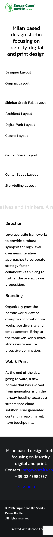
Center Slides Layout (21, 174)
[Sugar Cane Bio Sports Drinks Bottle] (20, 7)
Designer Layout (18, 72)
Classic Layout (16, 135)
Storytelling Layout (20, 185)
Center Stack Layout (21, 155)
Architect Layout (18, 113)
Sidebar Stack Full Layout (25, 102)
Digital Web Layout (20, 124)
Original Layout (17, 83)
